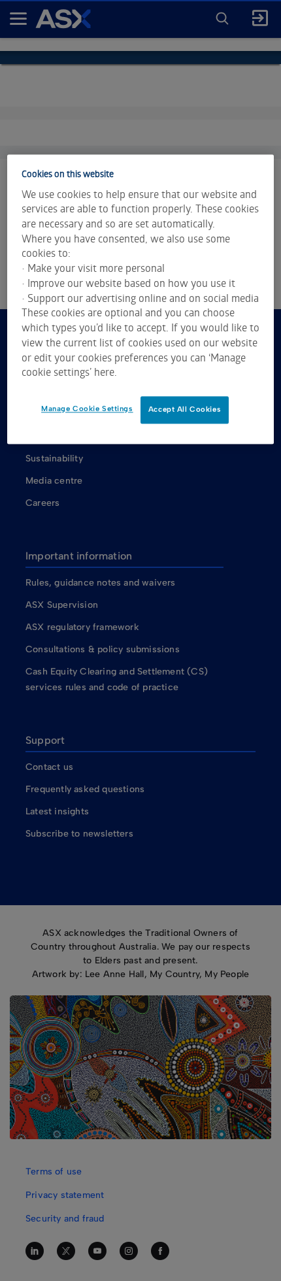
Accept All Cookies (184, 409)
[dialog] (140, 299)
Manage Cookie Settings (87, 408)
